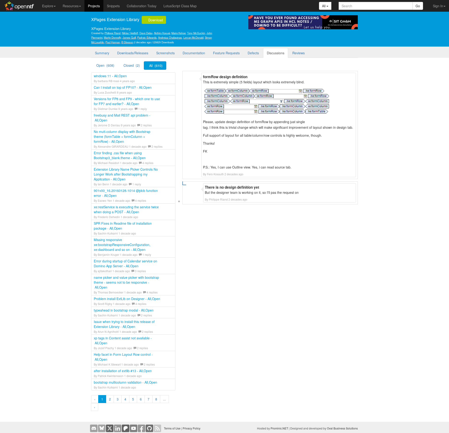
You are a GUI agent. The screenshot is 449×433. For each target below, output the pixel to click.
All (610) (156, 65)
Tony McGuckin (196, 33)
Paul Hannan (112, 42)
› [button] (94, 407)
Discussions (275, 53)
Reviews (298, 53)
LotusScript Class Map (180, 6)
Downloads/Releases (132, 53)
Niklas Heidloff (130, 33)
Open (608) (105, 65)
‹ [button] (94, 399)
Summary (102, 53)
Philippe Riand (112, 33)
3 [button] (118, 399)
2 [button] (110, 399)
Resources (71, 6)
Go (418, 6)
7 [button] (148, 399)
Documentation (194, 53)
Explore (47, 6)
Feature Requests (226, 53)
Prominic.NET (279, 428)
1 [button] (102, 399)
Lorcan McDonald (193, 37)
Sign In (438, 6)
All (324, 6)
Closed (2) (131, 65)
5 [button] (133, 399)
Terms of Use (172, 428)
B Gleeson (127, 42)
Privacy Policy (191, 428)
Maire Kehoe (178, 33)
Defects (253, 53)
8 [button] (156, 399)
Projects (94, 6)
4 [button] (125, 399)
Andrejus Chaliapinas (170, 37)
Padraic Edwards (147, 37)
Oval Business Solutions (342, 428)
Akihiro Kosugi (162, 33)
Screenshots (165, 53)
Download (155, 20)
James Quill (129, 37)
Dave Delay (145, 33)
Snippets (113, 6)
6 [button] (141, 399)
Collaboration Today (141, 6)
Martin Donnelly (112, 37)
